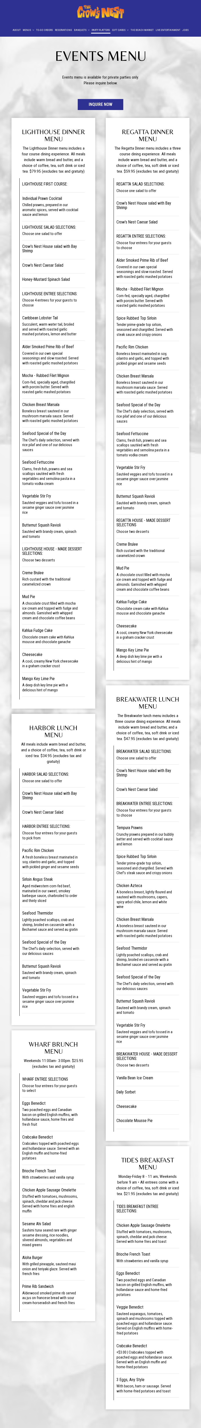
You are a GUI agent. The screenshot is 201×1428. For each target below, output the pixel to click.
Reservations (63, 30)
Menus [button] (27, 30)
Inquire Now (95, 106)
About (17, 30)
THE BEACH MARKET (142, 30)
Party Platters (101, 30)
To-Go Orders (44, 30)
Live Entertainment (168, 30)
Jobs (185, 30)
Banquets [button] (80, 30)
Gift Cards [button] (119, 30)
